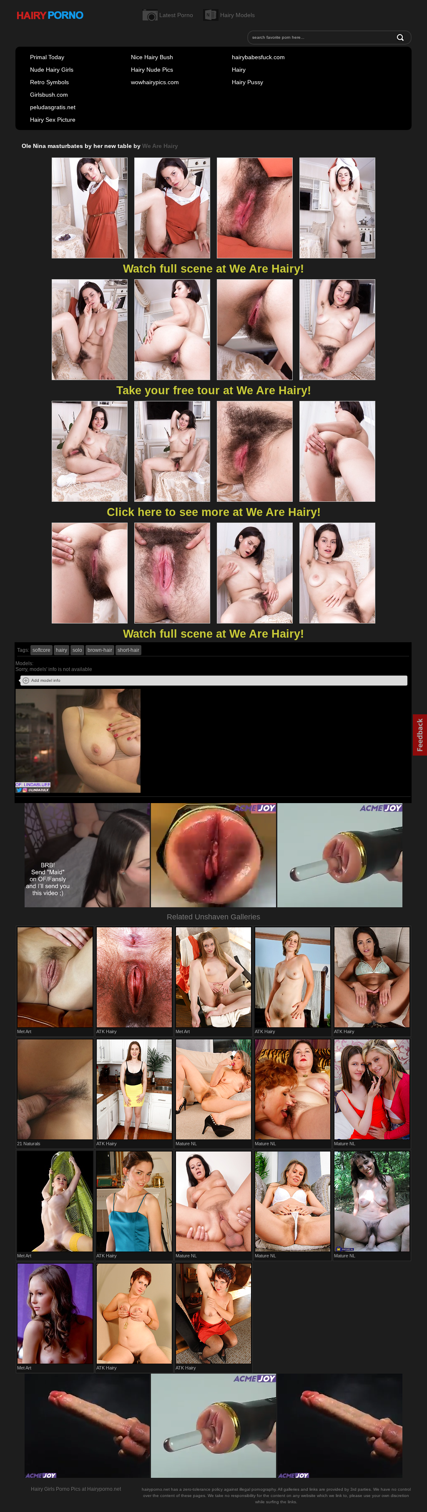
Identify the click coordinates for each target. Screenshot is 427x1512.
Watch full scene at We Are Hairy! (213, 269)
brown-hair (100, 650)
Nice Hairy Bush (152, 57)
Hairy (239, 69)
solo (77, 650)
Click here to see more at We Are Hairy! (214, 512)
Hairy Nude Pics (152, 69)
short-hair (128, 650)
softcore (41, 650)
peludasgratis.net (52, 107)
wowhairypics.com (155, 82)
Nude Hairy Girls (51, 69)
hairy (61, 650)
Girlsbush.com (49, 94)
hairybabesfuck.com (258, 57)
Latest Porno (176, 15)
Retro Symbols (49, 82)
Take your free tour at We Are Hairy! (213, 390)
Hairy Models (237, 15)
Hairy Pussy (247, 82)
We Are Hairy (160, 146)
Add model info (45, 680)
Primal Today (47, 57)
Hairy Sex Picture (52, 119)
